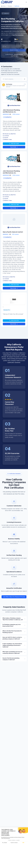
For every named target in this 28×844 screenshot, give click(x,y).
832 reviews (15, 234)
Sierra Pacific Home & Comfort (13, 232)
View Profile (13, 147)
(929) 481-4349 (15, 143)
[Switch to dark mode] (23, 2)
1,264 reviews (16, 114)
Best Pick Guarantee (17, 35)
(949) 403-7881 (15, 204)
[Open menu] (26, 2)
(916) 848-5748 (15, 284)
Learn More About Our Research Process (14, 596)
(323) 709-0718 (15, 320)
